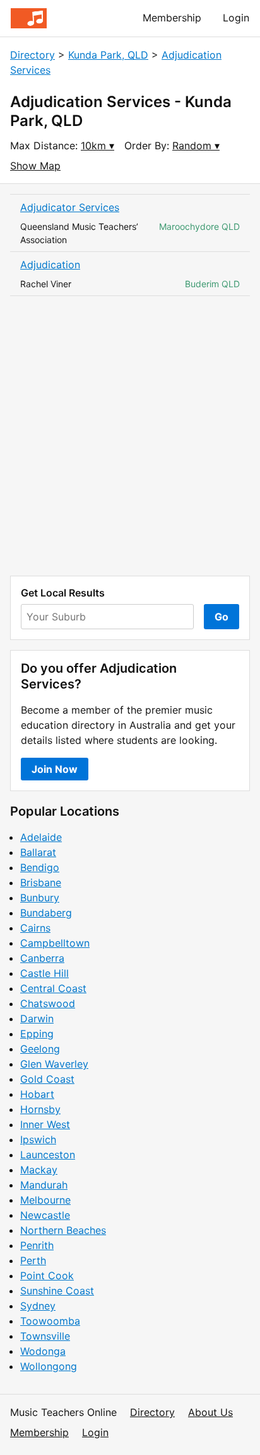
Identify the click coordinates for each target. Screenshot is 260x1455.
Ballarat (38, 852)
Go (221, 616)
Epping (37, 1033)
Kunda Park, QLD (108, 54)
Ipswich (38, 1139)
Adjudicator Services (69, 207)
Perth (33, 1260)
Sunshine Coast (57, 1290)
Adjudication (50, 264)
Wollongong (48, 1366)
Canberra (42, 958)
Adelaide (41, 837)
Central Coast (53, 988)
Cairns (35, 928)
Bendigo (39, 867)
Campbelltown (55, 943)
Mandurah (44, 1184)
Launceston (47, 1154)
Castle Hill (44, 973)
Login (236, 17)
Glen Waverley (54, 1064)
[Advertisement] (130, 436)
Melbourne (45, 1200)
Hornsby (40, 1109)
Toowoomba (50, 1321)
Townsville (45, 1336)
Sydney (38, 1305)
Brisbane (40, 882)
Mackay (38, 1169)
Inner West (45, 1124)
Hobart (37, 1094)
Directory (32, 54)
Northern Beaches (63, 1230)
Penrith (37, 1245)
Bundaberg (46, 912)
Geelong (40, 1048)
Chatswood (47, 1003)
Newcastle (45, 1215)
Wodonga (43, 1351)
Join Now (55, 769)
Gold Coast (47, 1079)
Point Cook (47, 1275)
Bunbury (39, 897)
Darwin (37, 1018)
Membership (172, 17)
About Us (210, 1412)
